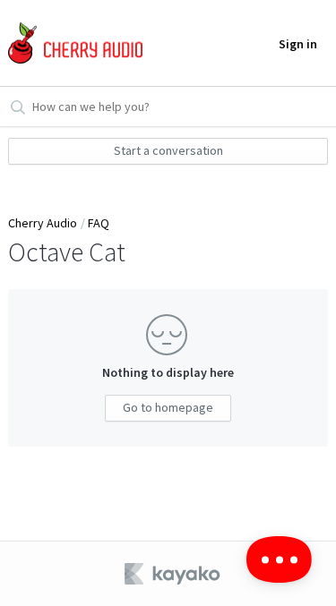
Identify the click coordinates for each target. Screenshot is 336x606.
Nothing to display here (168, 372)
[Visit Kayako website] (174, 574)
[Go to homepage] (72, 43)
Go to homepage (168, 407)
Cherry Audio (42, 223)
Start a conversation (168, 150)
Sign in (298, 44)
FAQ (98, 223)
